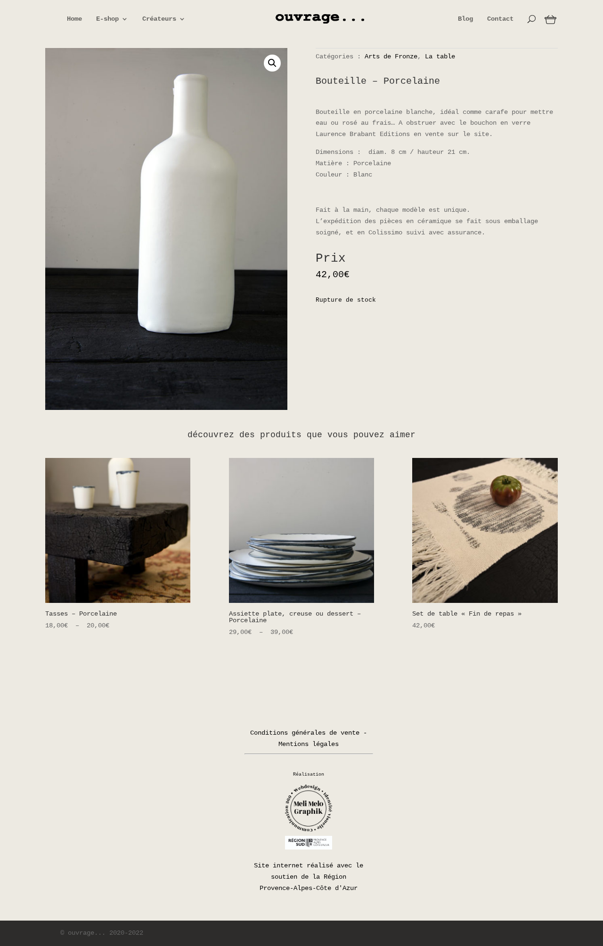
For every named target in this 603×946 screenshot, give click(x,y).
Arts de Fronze (391, 56)
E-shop (107, 19)
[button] (272, 63)
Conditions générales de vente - (308, 733)
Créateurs (159, 19)
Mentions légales (308, 744)
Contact (500, 19)
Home (74, 19)
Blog (465, 19)
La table (440, 56)
